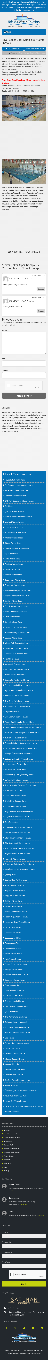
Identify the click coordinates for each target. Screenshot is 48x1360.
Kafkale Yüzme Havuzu (14, 906)
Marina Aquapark (11, 1085)
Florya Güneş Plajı (12, 943)
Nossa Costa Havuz (12, 1111)
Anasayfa (14, 53)
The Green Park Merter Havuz (17, 695)
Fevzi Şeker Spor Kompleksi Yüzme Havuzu (22, 732)
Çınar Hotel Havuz (12, 1011)
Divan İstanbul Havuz (13, 985)
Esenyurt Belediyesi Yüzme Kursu (18, 590)
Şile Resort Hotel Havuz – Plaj (16, 648)
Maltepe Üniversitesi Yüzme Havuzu (19, 753)
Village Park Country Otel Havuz (17, 643)
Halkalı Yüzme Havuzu (13, 953)
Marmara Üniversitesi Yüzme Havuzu (19, 848)
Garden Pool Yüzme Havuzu (16, 495)
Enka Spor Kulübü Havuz (14, 790)
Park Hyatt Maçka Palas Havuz (17, 669)
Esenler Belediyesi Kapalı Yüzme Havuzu (21, 743)
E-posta (5, 370)
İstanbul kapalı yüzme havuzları (14, 426)
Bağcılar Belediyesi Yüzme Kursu (18, 595)
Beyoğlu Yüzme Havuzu (14, 969)
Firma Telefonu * (7, 1252)
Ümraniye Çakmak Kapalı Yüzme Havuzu (21, 1090)
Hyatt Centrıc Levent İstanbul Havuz (19, 690)
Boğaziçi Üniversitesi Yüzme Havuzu (19, 759)
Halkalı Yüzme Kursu (13, 569)
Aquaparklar (7, 1141)
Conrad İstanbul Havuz (14, 1074)
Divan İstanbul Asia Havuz (15, 990)
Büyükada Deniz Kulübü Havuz (17, 816)
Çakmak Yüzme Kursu (13, 622)
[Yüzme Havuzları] (24, 1337)
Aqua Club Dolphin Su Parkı (15, 1096)
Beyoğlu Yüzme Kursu (13, 638)
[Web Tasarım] (24, 1301)
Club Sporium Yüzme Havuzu (16, 717)
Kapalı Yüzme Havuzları (11, 1137)
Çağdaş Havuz (10, 874)
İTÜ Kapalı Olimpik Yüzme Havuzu (18, 827)
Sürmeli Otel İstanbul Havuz (16, 806)
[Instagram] (15, 1328)
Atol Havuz (9, 506)
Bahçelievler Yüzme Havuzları (25, 417)
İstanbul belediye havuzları (19, 423)
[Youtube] (32, 1328)
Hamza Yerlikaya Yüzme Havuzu (17, 922)
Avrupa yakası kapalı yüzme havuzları (16, 412)
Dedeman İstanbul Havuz (15, 980)
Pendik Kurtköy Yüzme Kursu (16, 606)
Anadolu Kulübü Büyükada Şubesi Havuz (21, 785)
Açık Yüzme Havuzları (10, 1134)
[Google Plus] (41, 1328)
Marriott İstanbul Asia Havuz (16, 911)
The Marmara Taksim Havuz (16, 1017)
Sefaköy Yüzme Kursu (13, 601)
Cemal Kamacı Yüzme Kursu (16, 627)
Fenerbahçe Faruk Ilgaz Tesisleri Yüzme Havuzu (24, 1106)
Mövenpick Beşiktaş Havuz (15, 664)
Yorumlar (6, 1160)
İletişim (5, 1167)
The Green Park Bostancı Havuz (17, 706)
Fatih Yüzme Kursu (12, 616)
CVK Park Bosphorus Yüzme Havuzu (19, 501)
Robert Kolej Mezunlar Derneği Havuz (19, 722)
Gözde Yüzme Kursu (13, 543)
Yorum (4, 330)
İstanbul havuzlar (37, 423)
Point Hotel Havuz (12, 659)
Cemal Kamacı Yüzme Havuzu (17, 964)
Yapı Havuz (9, 1038)
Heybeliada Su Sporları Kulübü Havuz (19, 811)
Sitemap (6, 1171)
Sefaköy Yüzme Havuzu (14, 901)
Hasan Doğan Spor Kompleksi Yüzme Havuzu (23, 727)
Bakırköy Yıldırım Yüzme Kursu (17, 548)
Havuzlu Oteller (8, 1145)
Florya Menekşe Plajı (13, 948)
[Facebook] (6, 1328)
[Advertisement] (24, 139)
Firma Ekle (7, 1163)
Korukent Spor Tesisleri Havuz (16, 764)
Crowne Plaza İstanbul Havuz (16, 974)
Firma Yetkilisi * (7, 1242)
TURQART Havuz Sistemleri (16, 738)
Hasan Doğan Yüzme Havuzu (16, 917)
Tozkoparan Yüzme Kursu (15, 580)
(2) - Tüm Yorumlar (13, 48)
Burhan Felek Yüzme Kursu (15, 532)
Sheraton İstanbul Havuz (14, 1001)
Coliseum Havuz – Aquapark (16, 1022)
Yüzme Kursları (8, 1156)
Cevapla (41, 289)
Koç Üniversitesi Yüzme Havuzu (17, 853)
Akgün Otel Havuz (12, 711)
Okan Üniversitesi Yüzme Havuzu (18, 838)
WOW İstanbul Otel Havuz (15, 885)
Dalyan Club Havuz (12, 1048)
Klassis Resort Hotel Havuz (15, 674)
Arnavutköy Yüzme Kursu (15, 585)
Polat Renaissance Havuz (15, 1053)
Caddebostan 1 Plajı (13, 938)
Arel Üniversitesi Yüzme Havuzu (17, 832)
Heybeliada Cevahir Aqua (15, 480)
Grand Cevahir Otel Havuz (15, 1069)
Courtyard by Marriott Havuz (16, 880)
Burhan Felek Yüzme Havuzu (16, 780)
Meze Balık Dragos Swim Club (16, 490)
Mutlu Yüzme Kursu (12, 559)
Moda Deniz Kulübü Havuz (15, 795)
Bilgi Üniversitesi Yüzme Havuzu (17, 843)
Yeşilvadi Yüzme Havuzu (14, 522)
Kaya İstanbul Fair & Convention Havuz (20, 869)
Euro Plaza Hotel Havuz (14, 995)
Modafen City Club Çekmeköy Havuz (19, 774)
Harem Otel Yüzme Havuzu (15, 1101)
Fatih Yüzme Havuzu (13, 959)
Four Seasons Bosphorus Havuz (17, 1027)
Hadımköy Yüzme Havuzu (15, 859)
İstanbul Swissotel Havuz (14, 1059)
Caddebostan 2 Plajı (13, 932)
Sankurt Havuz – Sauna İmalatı (17, 1043)
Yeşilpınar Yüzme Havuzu (15, 895)
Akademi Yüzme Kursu (14, 564)
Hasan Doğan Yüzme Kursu (16, 611)
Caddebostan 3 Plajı (13, 927)
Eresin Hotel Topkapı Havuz (15, 801)
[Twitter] (24, 1328)
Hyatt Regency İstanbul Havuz (16, 1006)
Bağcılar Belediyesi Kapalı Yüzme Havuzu (21, 748)
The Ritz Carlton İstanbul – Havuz (18, 1032)
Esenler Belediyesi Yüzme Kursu (17, 632)
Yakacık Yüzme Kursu (13, 574)
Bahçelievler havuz (23, 415)
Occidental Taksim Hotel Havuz (17, 680)
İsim (4, 358)
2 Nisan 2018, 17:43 (38, 275)
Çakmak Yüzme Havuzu (14, 511)
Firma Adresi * (6, 1262)
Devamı (15, 1191)
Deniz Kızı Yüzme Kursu (14, 527)
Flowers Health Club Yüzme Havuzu (19, 516)
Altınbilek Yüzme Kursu (14, 538)
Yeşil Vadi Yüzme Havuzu (15, 890)
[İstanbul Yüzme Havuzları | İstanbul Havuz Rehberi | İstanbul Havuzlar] (24, 20)
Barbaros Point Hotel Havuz (15, 769)
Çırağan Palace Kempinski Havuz (18, 1080)
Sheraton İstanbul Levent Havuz (17, 685)
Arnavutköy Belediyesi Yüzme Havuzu (19, 864)
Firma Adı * (5, 1232)
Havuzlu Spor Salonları (11, 1149)
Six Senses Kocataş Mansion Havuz (19, 485)
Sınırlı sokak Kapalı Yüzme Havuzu (23, 428)
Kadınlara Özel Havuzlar (11, 1152)
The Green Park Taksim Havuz (17, 701)
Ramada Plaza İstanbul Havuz (16, 653)
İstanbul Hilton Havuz (13, 1064)
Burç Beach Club (11, 822)
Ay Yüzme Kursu (11, 553)
